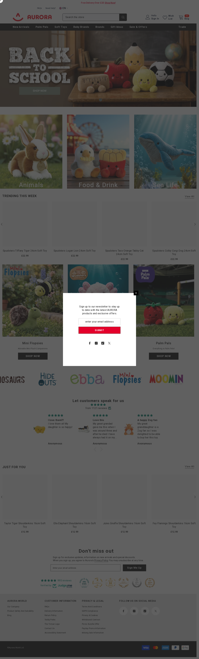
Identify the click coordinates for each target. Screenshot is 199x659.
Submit (136, 330)
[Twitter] (146, 343)
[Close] (172, 293)
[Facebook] (126, 343)
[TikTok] (139, 343)
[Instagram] (133, 343)
